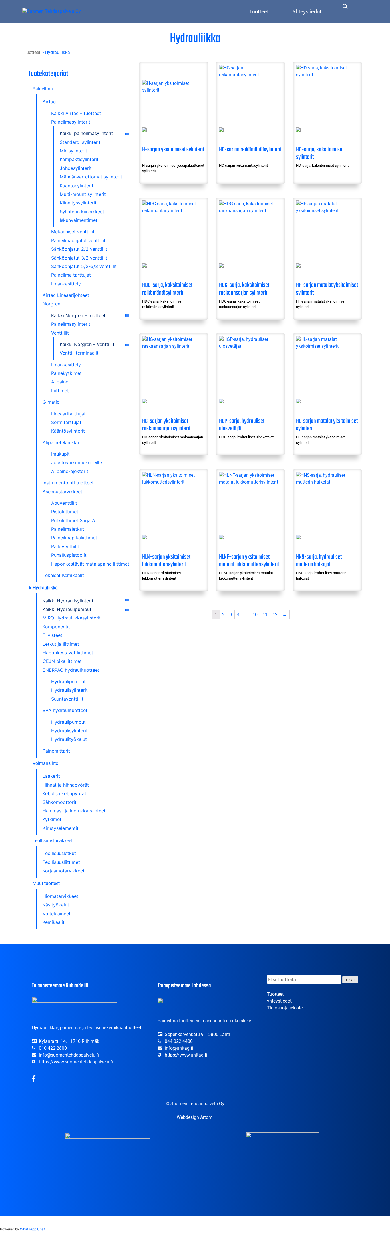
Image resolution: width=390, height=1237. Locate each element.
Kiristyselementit (61, 828)
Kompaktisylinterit (79, 159)
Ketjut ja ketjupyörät (64, 793)
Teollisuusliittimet (61, 862)
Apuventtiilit (64, 503)
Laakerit (51, 776)
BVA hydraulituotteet (65, 710)
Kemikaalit (54, 922)
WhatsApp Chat (32, 1229)
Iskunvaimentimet (78, 220)
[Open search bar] (345, 6)
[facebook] (34, 1079)
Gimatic (51, 402)
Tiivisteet (52, 635)
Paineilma (43, 89)
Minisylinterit (73, 151)
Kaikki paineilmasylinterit (86, 133)
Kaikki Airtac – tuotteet (76, 113)
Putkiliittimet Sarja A (73, 520)
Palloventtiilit (65, 546)
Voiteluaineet (57, 913)
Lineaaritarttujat (68, 414)
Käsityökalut (56, 905)
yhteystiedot (279, 1001)
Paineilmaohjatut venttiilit (78, 240)
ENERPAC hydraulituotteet (71, 670)
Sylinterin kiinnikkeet (82, 211)
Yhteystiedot (307, 12)
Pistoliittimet (64, 511)
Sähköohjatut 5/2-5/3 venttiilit (84, 266)
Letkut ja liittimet (61, 644)
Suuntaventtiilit (67, 699)
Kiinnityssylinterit (78, 203)
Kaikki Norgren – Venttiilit (87, 344)
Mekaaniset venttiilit (73, 231)
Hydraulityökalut (69, 739)
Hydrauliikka (45, 587)
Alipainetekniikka (61, 442)
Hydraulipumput (68, 681)
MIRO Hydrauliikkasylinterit (72, 618)
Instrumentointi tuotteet (68, 483)
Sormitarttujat (66, 422)
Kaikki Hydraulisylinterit (68, 601)
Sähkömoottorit (60, 802)
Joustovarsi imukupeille (76, 462)
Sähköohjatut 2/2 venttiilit (79, 249)
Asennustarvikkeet (62, 491)
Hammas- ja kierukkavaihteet (74, 811)
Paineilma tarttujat (71, 275)
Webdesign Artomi (195, 1117)
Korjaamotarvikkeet (64, 871)
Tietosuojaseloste (285, 1008)
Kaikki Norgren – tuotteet (78, 315)
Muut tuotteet (46, 883)
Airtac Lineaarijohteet (66, 295)
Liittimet (60, 390)
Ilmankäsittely (66, 284)
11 (265, 614)
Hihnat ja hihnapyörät (66, 785)
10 (255, 614)
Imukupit (60, 454)
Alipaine (59, 382)
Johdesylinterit (76, 168)
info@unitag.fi (179, 1048)
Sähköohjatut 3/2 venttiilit (79, 258)
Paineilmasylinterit (70, 122)
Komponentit (56, 626)
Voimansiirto (45, 763)
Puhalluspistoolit (69, 555)
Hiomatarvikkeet (60, 896)
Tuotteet (259, 12)
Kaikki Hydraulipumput (67, 609)
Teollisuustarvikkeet (53, 840)
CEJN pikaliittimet (62, 661)
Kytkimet (52, 819)
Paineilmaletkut (67, 529)
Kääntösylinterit (76, 185)
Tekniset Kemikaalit (63, 575)
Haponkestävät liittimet (68, 652)
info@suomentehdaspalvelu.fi (69, 1055)
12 (275, 614)
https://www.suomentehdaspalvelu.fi (76, 1062)
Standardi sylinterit (80, 142)
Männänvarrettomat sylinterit (91, 177)
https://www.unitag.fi (186, 1055)
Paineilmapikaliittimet (74, 537)
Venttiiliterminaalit (79, 353)
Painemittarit (56, 751)
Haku (350, 980)
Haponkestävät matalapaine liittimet (90, 564)
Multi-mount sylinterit (83, 194)
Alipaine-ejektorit (69, 471)
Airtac (49, 101)
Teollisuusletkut (59, 853)
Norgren (51, 304)
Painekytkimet (66, 373)
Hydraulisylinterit (69, 690)
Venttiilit (60, 333)
